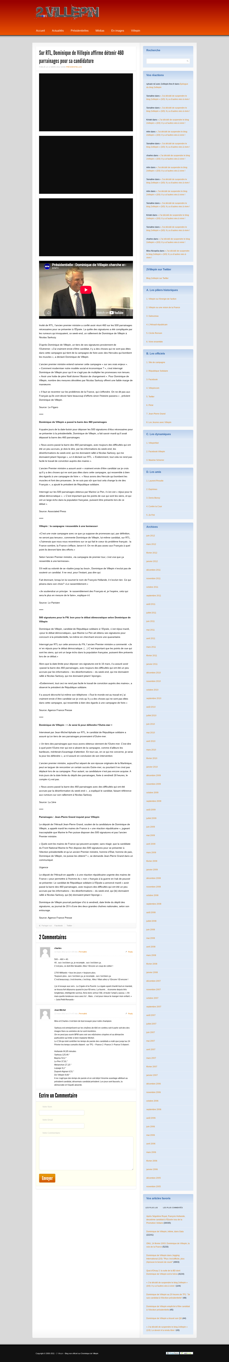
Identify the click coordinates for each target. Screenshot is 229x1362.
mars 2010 (151, 750)
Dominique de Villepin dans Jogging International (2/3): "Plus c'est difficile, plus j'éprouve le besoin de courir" (165, 1258)
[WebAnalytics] (159, 1354)
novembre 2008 (153, 887)
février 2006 (151, 1161)
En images (117, 30)
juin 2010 (150, 724)
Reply (130, 952)
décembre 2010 (153, 673)
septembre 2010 (153, 698)
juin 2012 (150, 535)
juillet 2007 (151, 1024)
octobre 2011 (152, 587)
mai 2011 (150, 630)
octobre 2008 (152, 895)
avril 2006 (150, 1144)
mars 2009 (151, 852)
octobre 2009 (152, 792)
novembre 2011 (153, 578)
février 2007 (151, 1066)
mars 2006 (151, 1152)
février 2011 (151, 655)
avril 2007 (150, 1049)
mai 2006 (150, 1135)
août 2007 (151, 1015)
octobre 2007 (152, 998)
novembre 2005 (153, 1186)
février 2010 (151, 758)
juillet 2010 (151, 715)
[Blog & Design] (186, 1354)
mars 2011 (151, 647)
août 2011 (150, 604)
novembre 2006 (153, 1092)
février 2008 (151, 964)
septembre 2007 (153, 1007)
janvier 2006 (152, 1169)
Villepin (135, 30)
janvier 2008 (152, 972)
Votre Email (47, 1120)
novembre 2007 (153, 989)
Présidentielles (80, 30)
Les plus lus (152, 1208)
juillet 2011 (151, 613)
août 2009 (151, 810)
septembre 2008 (153, 904)
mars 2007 (151, 1058)
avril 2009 (150, 844)
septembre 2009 (153, 801)
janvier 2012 (152, 561)
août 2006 (151, 1118)
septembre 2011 (153, 595)
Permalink (83, 952)
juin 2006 (150, 1126)
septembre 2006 (153, 1109)
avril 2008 (150, 947)
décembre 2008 (153, 878)
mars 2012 (151, 544)
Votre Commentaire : (51, 1133)
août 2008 (151, 912)
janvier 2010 (152, 767)
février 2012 (151, 553)
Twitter (69, 926)
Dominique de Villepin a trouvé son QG (164, 1318)
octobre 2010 (152, 690)
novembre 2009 (153, 784)
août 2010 (151, 707)
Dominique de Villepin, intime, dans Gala (165, 1231)
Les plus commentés (173, 1208)
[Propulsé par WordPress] (172, 1354)
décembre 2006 (153, 1084)
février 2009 (151, 861)
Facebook (58, 926)
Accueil (40, 30)
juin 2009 (150, 827)
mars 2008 (151, 955)
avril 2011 (150, 638)
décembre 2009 (153, 775)
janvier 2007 (152, 1075)
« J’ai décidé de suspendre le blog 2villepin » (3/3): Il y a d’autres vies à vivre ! (167, 254)
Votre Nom (47, 1107)
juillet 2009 (151, 818)
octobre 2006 (152, 1101)
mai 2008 (150, 938)
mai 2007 (150, 1041)
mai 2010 (150, 732)
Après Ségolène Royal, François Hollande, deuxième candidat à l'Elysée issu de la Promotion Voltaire (165, 1219)
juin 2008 (150, 929)
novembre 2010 (153, 681)
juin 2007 (150, 1032)
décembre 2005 (153, 1178)
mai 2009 (150, 835)
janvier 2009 (152, 869)
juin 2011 (150, 621)
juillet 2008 (151, 921)
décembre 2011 (153, 570)
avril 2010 (150, 741)
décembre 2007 (153, 981)
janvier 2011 (152, 664)
